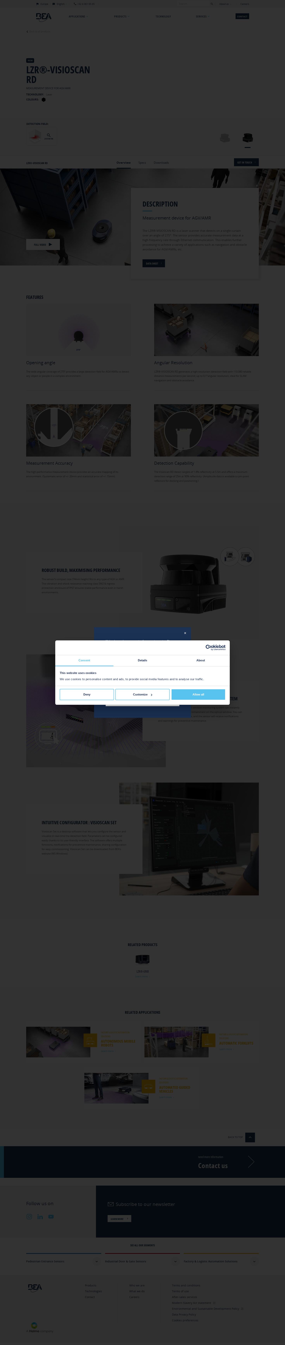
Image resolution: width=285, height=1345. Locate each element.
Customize (140, 694)
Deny (86, 694)
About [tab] (200, 660)
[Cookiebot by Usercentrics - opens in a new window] (208, 647)
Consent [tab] (84, 660)
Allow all (198, 694)
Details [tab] (142, 660)
